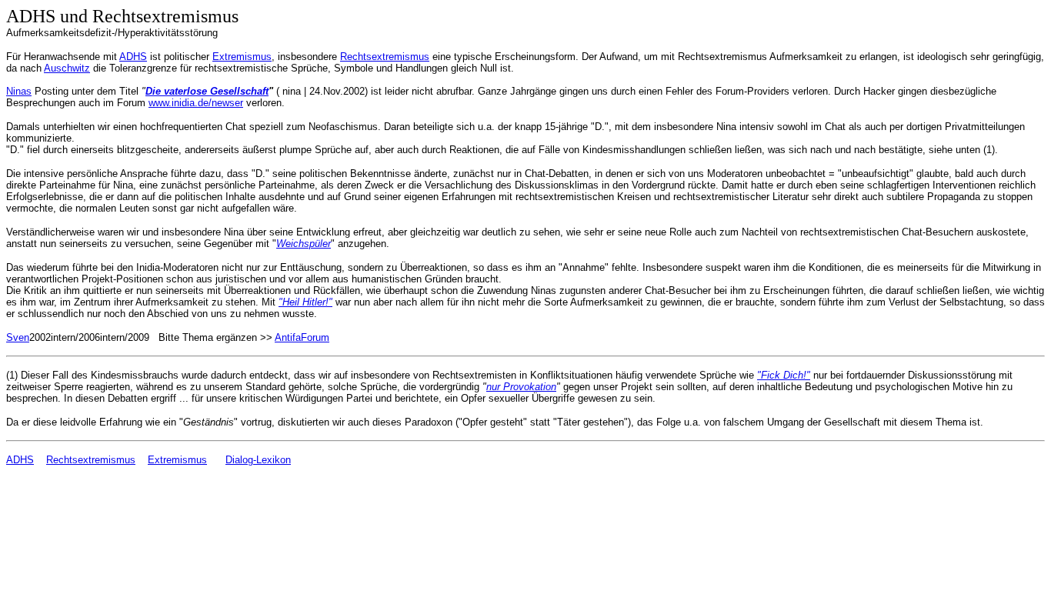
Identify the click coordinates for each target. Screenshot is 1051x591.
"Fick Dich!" (783, 375)
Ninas (19, 91)
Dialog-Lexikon (258, 460)
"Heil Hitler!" (305, 302)
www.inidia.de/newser (195, 103)
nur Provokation (521, 386)
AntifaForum (302, 337)
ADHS (133, 56)
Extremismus (242, 56)
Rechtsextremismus (384, 56)
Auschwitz (67, 68)
